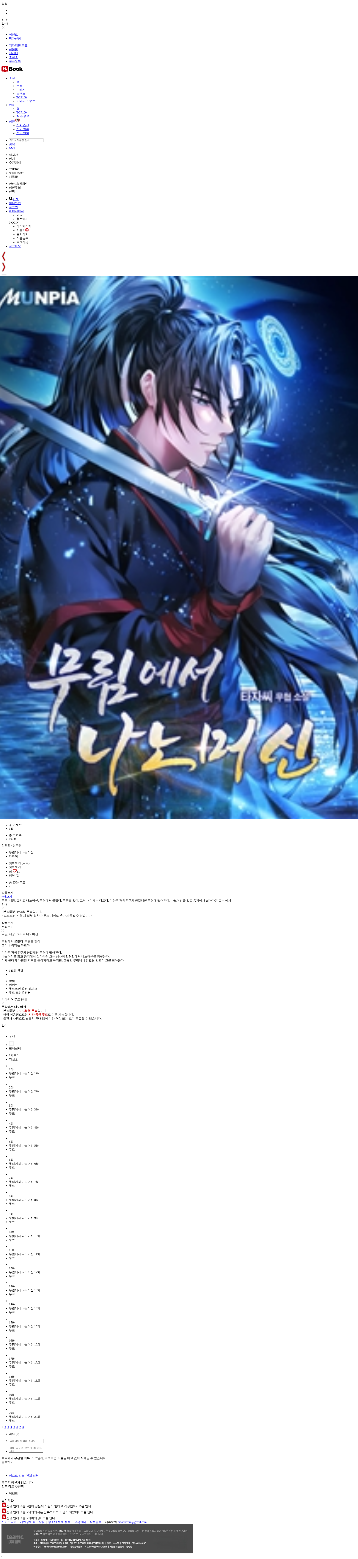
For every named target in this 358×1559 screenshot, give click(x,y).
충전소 (13, 57)
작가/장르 (22, 116)
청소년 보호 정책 (59, 1522)
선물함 (13, 49)
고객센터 (80, 1522)
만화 (12, 104)
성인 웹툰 (22, 129)
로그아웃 (22, 242)
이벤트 (13, 34)
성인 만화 (22, 133)
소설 (12, 78)
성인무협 (15, 187)
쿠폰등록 (15, 61)
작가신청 (15, 38)
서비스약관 (8, 1522)
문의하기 (22, 234)
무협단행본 (16, 172)
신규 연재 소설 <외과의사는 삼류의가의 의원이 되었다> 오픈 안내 (49, 1512)
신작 (12, 191)
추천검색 (15, 162)
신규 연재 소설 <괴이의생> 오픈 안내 (30, 1518)
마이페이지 (16, 211)
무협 (19, 85)
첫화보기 (15, 867)
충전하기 (22, 218)
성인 (12, 121)
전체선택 (15, 1048)
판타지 (20, 89)
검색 (12, 144)
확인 (4, 1025)
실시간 (13, 154)
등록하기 (7, 1462)
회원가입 (15, 203)
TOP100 (21, 97)
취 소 (4, 19)
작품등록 (22, 238)
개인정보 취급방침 (32, 1522)
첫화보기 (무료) (19, 863)
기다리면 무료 (18, 45)
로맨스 (20, 93)
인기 (12, 158)
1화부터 (14, 1055)
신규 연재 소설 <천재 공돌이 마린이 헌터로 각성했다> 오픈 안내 (48, 1506)
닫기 (12, 147)
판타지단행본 (18, 183)
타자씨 (13, 856)
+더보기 (6, 896)
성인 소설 (22, 125)
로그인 (13, 207)
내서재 (13, 53)
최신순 (13, 1059)
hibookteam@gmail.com (132, 1522)
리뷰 (14, 875)
